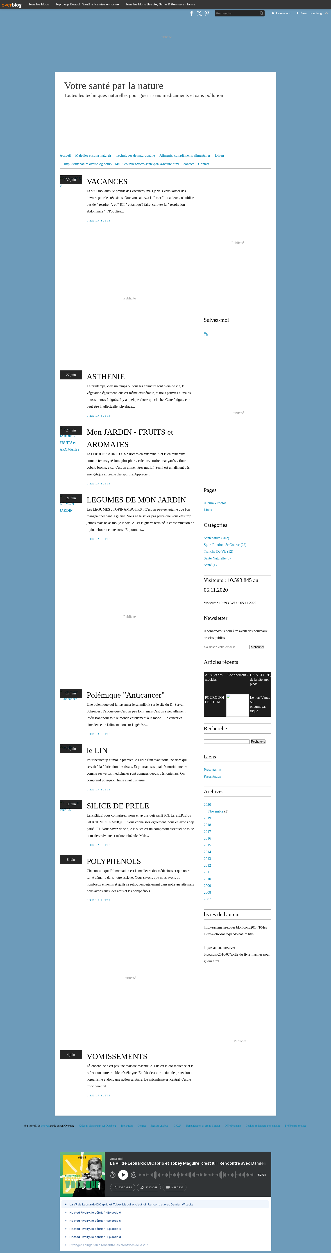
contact (189, 164)
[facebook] (192, 13)
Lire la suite (99, 220)
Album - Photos (215, 503)
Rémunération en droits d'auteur (203, 1125)
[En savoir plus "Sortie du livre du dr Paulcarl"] (237, 705)
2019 (207, 818)
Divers (219, 155)
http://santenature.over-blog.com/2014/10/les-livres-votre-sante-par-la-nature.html (121, 164)
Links (208, 510)
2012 (207, 865)
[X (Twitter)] (199, 13)
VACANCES (107, 181)
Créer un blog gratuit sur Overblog (97, 1125)
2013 (207, 858)
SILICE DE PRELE (118, 805)
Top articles (127, 1125)
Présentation (212, 769)
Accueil (65, 155)
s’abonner (125, 1187)
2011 (207, 872)
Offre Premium (233, 1125)
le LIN (97, 750)
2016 (207, 838)
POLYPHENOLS (114, 861)
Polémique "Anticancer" (126, 695)
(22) (225, 545)
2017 (207, 831)
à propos (177, 1187)
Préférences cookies (295, 1125)
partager (152, 1187)
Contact (203, 164)
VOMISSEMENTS (117, 1056)
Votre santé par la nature (113, 85)
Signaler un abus (159, 1125)
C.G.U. (177, 1125)
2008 (207, 892)
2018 (207, 825)
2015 (207, 845)
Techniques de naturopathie (135, 155)
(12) (218, 551)
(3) (217, 558)
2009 (207, 886)
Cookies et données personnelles (263, 1125)
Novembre (215, 811)
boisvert (45, 1125)
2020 (207, 804)
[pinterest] (206, 13)
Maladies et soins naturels (93, 155)
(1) (210, 565)
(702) (216, 538)
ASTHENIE (106, 376)
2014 (207, 852)
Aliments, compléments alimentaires (185, 155)
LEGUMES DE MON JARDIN (136, 499)
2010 (207, 879)
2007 (207, 899)
